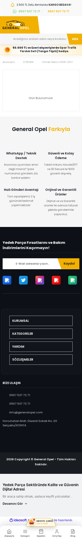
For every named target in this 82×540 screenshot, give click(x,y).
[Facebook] (7, 280)
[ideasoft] (18, 520)
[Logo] (16, 25)
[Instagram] (39, 280)
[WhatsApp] (72, 280)
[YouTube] (56, 280)
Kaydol (69, 263)
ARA (75, 39)
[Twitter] (23, 280)
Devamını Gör (13, 503)
